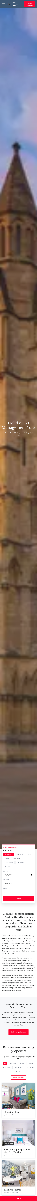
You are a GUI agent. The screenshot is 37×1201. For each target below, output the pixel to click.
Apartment (20, 854)
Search (18, 898)
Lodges (7, 858)
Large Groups (9, 862)
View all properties (18, 1077)
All (5, 1063)
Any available (9, 854)
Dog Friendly (20, 862)
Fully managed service (18, 1032)
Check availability (30, 4)
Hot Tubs (7, 867)
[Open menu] (4, 4)
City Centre (17, 858)
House (29, 854)
